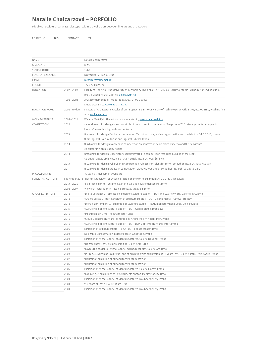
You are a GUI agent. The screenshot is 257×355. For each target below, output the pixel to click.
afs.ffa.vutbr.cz (127, 94)
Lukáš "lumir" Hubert (70, 338)
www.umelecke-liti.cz (151, 119)
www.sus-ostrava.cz (116, 104)
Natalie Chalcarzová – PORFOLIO (74, 19)
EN (92, 38)
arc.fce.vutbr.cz (98, 114)
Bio (56, 38)
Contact (73, 38)
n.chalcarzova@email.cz (97, 80)
